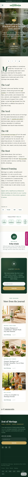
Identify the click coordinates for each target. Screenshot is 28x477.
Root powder (23, 158)
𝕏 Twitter (4, 221)
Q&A (15, 209)
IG (2, 447)
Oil (3, 209)
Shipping (16, 468)
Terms (7, 468)
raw (8, 119)
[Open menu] (2, 5)
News (8, 15)
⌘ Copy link (25, 222)
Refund (11, 468)
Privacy (3, 468)
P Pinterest (19, 221)
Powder (8, 209)
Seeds (20, 209)
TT (9, 447)
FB (6, 447)
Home (4, 15)
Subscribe (14, 288)
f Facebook (11, 221)
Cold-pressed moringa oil (9, 134)
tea (13, 101)
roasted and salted (17, 119)
